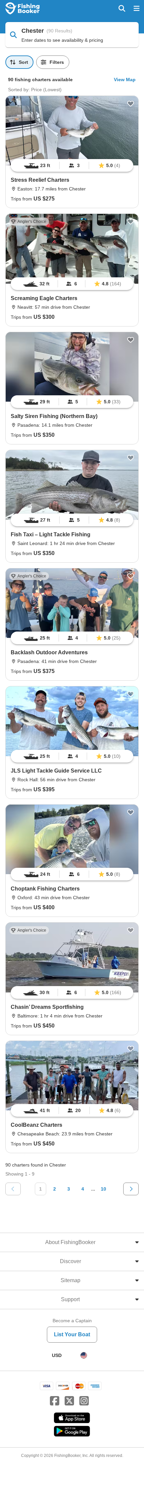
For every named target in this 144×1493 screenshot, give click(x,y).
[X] (69, 1401)
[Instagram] (84, 1401)
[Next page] (131, 1189)
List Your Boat (72, 1334)
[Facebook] (54, 1401)
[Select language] (83, 1355)
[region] (72, 165)
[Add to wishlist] (130, 103)
